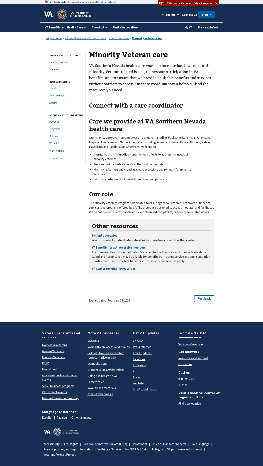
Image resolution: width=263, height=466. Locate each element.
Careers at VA (95, 382)
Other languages (82, 417)
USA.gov (157, 449)
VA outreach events (54, 392)
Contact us (189, 15)
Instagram (139, 365)
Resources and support (193, 358)
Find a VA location (189, 404)
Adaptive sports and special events (59, 377)
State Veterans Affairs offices (105, 370)
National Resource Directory (60, 398)
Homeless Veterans (54, 345)
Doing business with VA (102, 376)
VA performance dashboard (184, 449)
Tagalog (62, 417)
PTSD (45, 363)
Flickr (136, 377)
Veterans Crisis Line (190, 344)
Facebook (139, 359)
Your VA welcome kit (100, 394)
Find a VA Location (125, 27)
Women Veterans (53, 351)
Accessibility (51, 444)
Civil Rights (71, 444)
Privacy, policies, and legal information (68, 449)
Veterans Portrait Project (59, 455)
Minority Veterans (53, 357)
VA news (138, 341)
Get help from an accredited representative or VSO (105, 355)
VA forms (93, 341)
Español (47, 417)
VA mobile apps (97, 364)
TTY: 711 (183, 385)
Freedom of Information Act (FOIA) (105, 444)
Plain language (200, 444)
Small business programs (58, 386)
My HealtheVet (208, 27)
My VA (188, 27)
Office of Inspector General (169, 444)
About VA (98, 27)
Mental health (51, 369)
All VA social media (145, 389)
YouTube (138, 383)
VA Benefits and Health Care (64, 27)
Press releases (142, 347)
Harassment (139, 444)
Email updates (142, 353)
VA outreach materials (101, 388)
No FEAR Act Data (136, 449)
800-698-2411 (186, 379)
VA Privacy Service (109, 449)
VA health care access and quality (108, 347)
